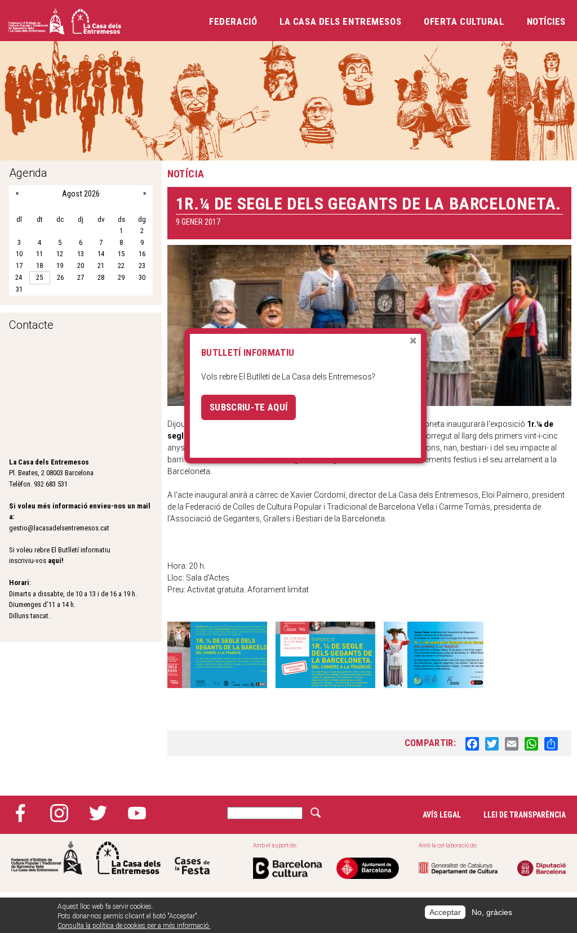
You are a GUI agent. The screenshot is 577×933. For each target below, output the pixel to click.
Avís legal (442, 814)
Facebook (20, 813)
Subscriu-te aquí (248, 407)
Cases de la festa (192, 857)
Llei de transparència (524, 814)
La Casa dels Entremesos (340, 21)
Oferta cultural (464, 21)
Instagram (59, 813)
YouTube (137, 813)
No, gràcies (492, 912)
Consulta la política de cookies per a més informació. (133, 926)
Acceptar (445, 912)
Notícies (546, 21)
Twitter (98, 813)
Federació (233, 21)
